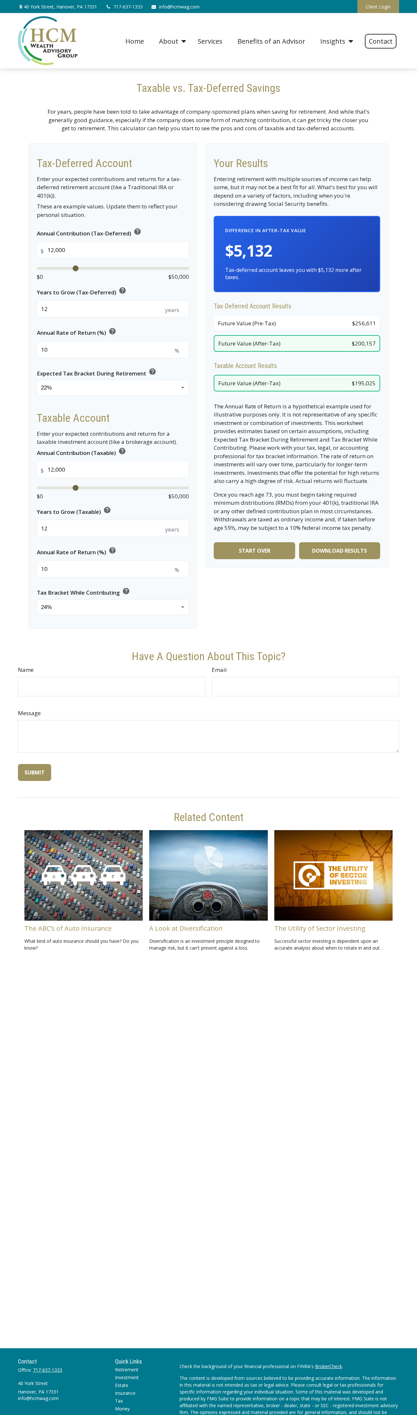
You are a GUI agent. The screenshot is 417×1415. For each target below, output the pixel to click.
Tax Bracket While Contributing (83, 591)
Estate (121, 1385)
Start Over (254, 550)
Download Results (339, 550)
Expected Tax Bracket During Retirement (96, 372)
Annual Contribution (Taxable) (81, 452)
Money (122, 1409)
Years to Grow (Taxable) (74, 511)
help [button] (137, 231)
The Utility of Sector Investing (320, 928)
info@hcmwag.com (179, 7)
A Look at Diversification (186, 928)
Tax (119, 1401)
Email (219, 669)
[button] (135, 40)
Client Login (378, 7)
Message (29, 713)
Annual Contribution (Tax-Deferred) (89, 232)
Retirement (126, 1369)
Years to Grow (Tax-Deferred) (81, 291)
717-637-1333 (128, 7)
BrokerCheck (328, 1366)
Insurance (125, 1393)
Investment (127, 1377)
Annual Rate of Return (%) (76, 331)
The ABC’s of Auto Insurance (68, 928)
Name (26, 669)
